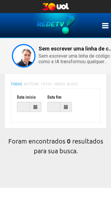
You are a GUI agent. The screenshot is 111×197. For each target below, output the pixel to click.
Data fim (54, 97)
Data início (26, 97)
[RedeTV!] (105, 26)
